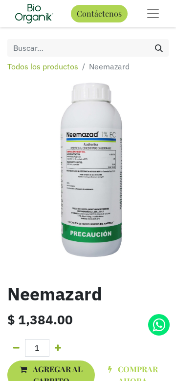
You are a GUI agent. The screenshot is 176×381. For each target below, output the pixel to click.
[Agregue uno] (58, 348)
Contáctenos (99, 13)
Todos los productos (42, 66)
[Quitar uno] (16, 348)
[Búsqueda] (159, 48)
